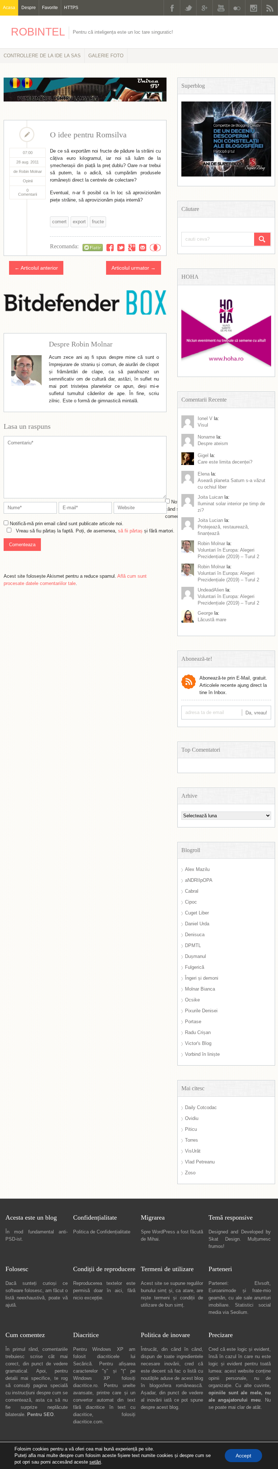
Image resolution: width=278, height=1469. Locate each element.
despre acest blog (159, 1407)
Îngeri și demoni (201, 978)
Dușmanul (195, 956)
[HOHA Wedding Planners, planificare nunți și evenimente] (226, 365)
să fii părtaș (130, 531)
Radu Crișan (198, 1032)
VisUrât (193, 1151)
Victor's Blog (198, 1043)
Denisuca (195, 934)
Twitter (188, 8)
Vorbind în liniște (202, 1054)
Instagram (253, 8)
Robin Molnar (211, 543)
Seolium (238, 1312)
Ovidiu (191, 1118)
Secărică (82, 1363)
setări (95, 1462)
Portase (193, 1021)
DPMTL (193, 945)
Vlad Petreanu (200, 1162)
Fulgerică (194, 967)
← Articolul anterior (36, 268)
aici (118, 1290)
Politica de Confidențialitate (101, 1231)
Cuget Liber (197, 913)
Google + (204, 8)
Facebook (172, 8)
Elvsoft (261, 1283)
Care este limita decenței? (225, 462)
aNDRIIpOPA (198, 880)
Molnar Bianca (200, 989)
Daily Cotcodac (201, 1107)
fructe (98, 221)
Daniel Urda (197, 923)
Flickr (237, 8)
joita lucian (210, 520)
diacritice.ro (85, 1385)
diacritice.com (87, 1421)
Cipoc (191, 902)
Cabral (191, 891)
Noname (206, 437)
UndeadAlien (211, 590)
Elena (204, 474)
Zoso (190, 1172)
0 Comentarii (27, 192)
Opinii (28, 181)
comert (59, 221)
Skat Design (224, 1239)
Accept (243, 1455)
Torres (191, 1140)
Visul (203, 425)
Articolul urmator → (133, 268)
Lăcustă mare (212, 619)
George (205, 613)
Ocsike (192, 1000)
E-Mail (142, 247)
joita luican (210, 497)
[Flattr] (93, 247)
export (79, 221)
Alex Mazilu (197, 869)
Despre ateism (213, 443)
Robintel (38, 32)
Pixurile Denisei (201, 1010)
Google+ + (131, 247)
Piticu (191, 1129)
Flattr (155, 247)
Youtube (221, 8)
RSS (270, 8)
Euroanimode (222, 1290)
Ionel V (205, 418)
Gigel (203, 455)
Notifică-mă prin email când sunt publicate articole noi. (66, 523)
